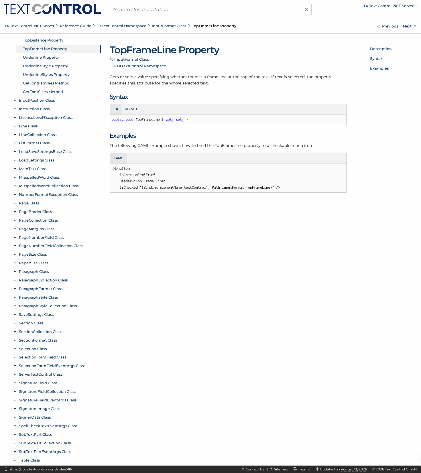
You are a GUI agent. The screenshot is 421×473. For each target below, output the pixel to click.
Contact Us (255, 469)
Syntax (376, 58)
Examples (379, 68)
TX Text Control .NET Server (29, 25)
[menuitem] (368, 7)
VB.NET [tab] (131, 109)
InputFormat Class (169, 25)
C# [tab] (115, 109)
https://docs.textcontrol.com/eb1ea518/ (40, 469)
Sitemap (281, 469)
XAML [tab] (118, 158)
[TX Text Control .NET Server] (52, 8)
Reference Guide (75, 25)
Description (381, 48)
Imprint (304, 469)
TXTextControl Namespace (121, 25)
